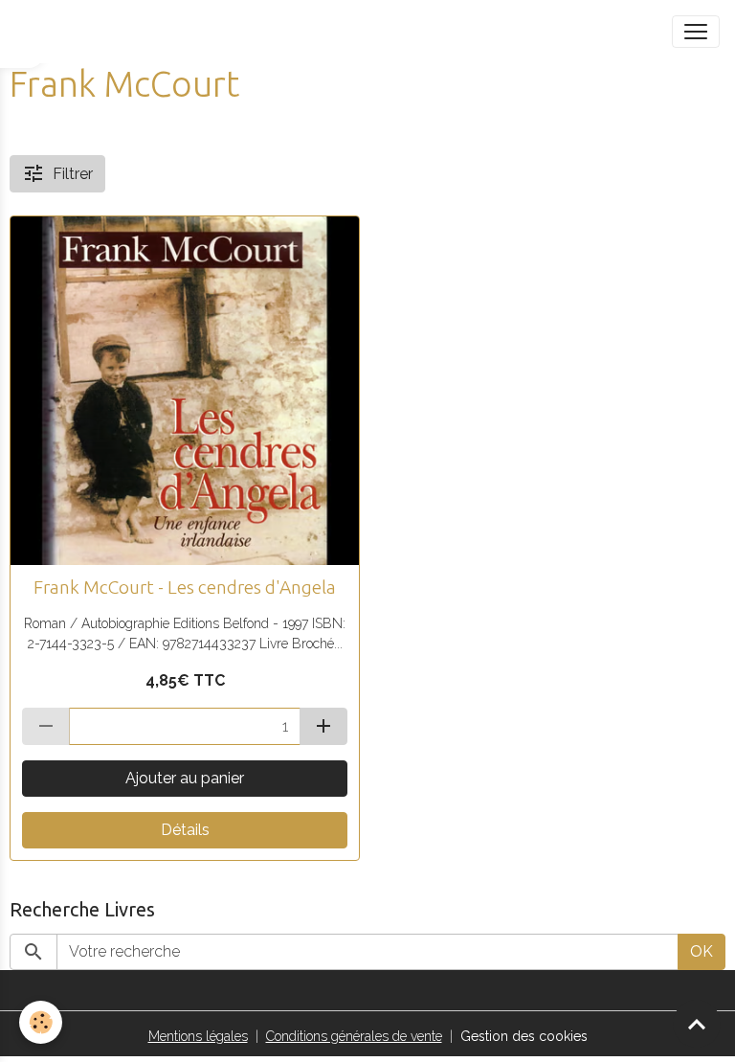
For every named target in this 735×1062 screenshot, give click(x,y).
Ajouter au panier (184, 778)
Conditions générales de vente (354, 1036)
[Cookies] (40, 1022)
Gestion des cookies (524, 1036)
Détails (185, 830)
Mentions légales (198, 1036)
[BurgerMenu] (696, 31)
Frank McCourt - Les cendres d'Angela (184, 587)
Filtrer (73, 174)
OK (701, 951)
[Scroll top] (697, 1024)
